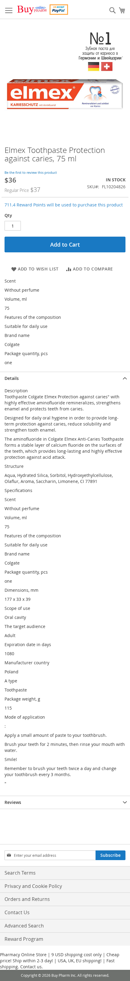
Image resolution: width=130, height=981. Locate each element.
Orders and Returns (27, 899)
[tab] (65, 378)
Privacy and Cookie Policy (33, 886)
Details (12, 378)
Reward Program (24, 939)
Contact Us (17, 912)
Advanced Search (24, 925)
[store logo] (42, 9)
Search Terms (20, 872)
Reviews (13, 802)
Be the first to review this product (31, 172)
